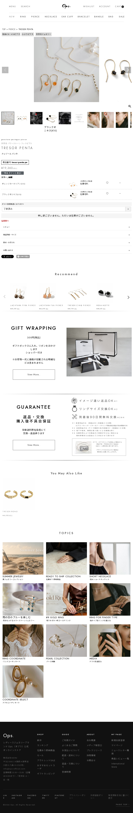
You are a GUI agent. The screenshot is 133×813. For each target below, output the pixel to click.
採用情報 (91, 755)
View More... (33, 374)
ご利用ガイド (68, 740)
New (11, 16)
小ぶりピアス (27, 34)
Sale (121, 16)
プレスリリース (94, 750)
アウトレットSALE (46, 760)
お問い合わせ (8, 250)
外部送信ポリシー (97, 796)
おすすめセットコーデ (46, 767)
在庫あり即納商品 (46, 750)
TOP (4, 29)
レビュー (6, 227)
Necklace (50, 16)
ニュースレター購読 (120, 752)
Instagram (17, 796)
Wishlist (89, 6)
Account (105, 6)
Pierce (34, 16)
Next (128, 70)
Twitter (45, 796)
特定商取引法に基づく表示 (118, 796)
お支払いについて (71, 750)
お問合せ (91, 760)
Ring (22, 16)
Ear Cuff (67, 16)
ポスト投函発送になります (13, 204)
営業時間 (66, 771)
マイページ (117, 745)
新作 (39, 740)
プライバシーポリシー (77, 796)
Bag (111, 16)
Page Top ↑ (123, 804)
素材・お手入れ (9, 242)
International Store (117, 765)
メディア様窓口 (94, 745)
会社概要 (91, 740)
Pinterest (59, 796)
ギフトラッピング (46, 773)
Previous (5, 70)
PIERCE (12, 29)
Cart (119, 6)
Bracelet (83, 16)
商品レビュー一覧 (120, 758)
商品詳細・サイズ (9, 235)
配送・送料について (71, 757)
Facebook (31, 796)
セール (40, 755)
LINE (5, 796)
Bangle (98, 16)
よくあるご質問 (70, 745)
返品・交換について (71, 765)
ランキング (42, 745)
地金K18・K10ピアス (11, 34)
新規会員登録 (118, 740)
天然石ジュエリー (43, 34)
